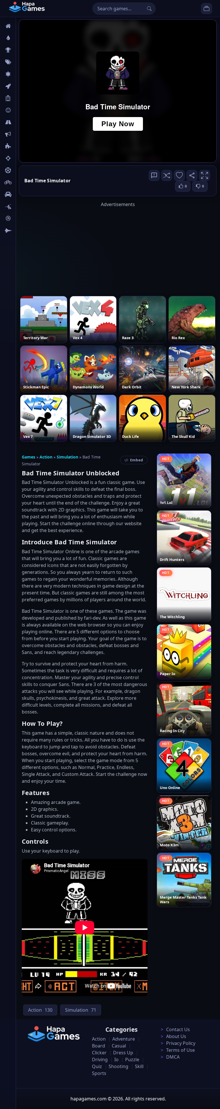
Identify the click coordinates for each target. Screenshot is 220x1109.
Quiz (97, 1066)
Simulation (67, 457)
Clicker (99, 1052)
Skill (139, 1066)
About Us (176, 1036)
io (21, 134)
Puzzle (132, 1059)
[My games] (206, 8)
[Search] (149, 8)
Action (46, 457)
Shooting (118, 1066)
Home (25, 26)
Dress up (123, 1052)
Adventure (123, 1039)
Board (25, 98)
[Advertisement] (118, 248)
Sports (99, 1073)
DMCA (173, 1057)
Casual (119, 1046)
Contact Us (178, 1029)
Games (28, 457)
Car (22, 194)
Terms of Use (180, 1050)
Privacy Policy (180, 1043)
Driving (100, 1059)
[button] (166, 175)
